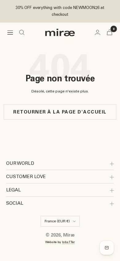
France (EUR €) (57, 221)
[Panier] (109, 32)
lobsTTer (68, 242)
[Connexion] (97, 32)
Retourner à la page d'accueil (60, 112)
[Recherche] (22, 32)
